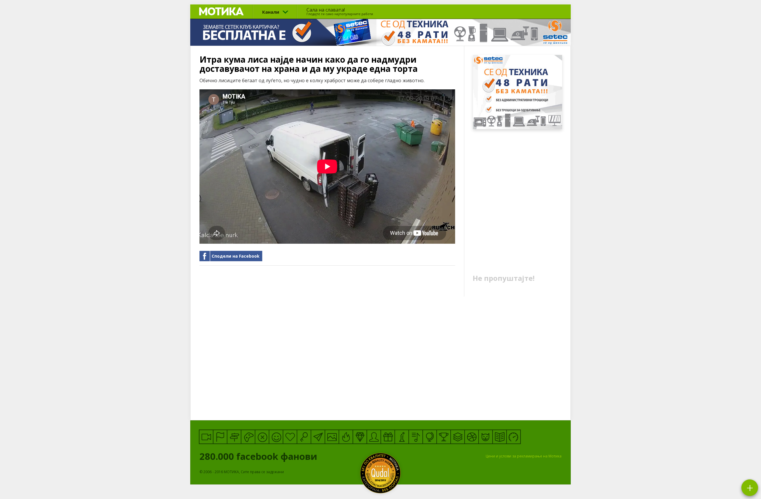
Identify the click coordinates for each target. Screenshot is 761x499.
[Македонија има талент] (415, 437)
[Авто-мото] (513, 437)
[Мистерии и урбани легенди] (234, 437)
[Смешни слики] (332, 437)
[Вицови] (276, 437)
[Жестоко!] (346, 437)
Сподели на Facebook (236, 256)
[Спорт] (471, 437)
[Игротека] (248, 437)
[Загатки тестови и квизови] (304, 437)
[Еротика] (262, 437)
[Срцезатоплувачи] (290, 437)
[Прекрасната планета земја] (429, 437)
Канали (270, 12)
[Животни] (485, 437)
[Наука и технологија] (401, 437)
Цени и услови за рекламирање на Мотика (524, 456)
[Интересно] (387, 437)
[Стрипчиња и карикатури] (374, 437)
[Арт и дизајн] (360, 437)
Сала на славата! (339, 11)
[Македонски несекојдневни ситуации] (220, 437)
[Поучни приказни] (499, 437)
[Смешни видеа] (206, 437)
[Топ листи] (457, 437)
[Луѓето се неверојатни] (318, 437)
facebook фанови (259, 456)
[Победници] (443, 437)
